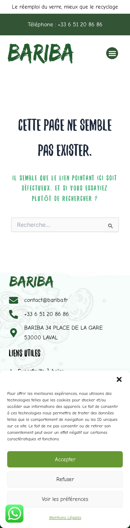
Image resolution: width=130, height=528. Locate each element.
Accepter (65, 459)
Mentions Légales (65, 517)
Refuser (65, 479)
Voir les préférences (65, 499)
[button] (119, 379)
